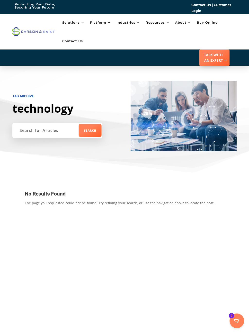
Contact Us (201, 5)
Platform (98, 22)
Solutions (71, 22)
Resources (155, 22)
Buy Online (207, 22)
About (181, 22)
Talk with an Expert (213, 57)
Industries (125, 22)
